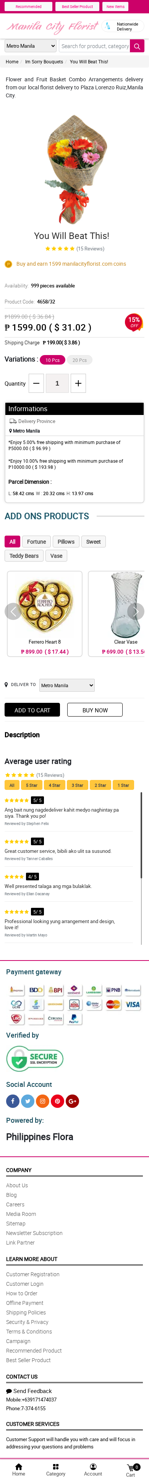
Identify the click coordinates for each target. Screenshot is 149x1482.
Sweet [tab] (93, 541)
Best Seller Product (77, 6)
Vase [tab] (56, 555)
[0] (130, 1467)
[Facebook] (12, 1101)
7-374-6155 (33, 1408)
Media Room (21, 1213)
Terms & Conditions (29, 1331)
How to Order (21, 1293)
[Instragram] (42, 1101)
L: (21, 493)
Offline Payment (25, 1302)
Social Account (29, 1084)
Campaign (18, 1341)
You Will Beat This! (89, 61)
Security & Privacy (27, 1321)
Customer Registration (33, 1274)
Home (12, 61)
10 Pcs (52, 360)
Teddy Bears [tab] (24, 555)
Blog (11, 1194)
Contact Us (21, 1376)
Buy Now (95, 710)
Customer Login (25, 1283)
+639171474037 (39, 1399)
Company (18, 1170)
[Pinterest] (57, 1101)
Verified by (22, 1035)
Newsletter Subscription (34, 1233)
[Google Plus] (72, 1101)
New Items (116, 6)
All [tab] (12, 541)
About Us (17, 1185)
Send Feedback (32, 1391)
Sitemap (16, 1223)
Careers (15, 1204)
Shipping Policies (26, 1312)
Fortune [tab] (36, 541)
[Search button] (137, 45)
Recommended (29, 6)
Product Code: (30, 301)
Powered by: (25, 1120)
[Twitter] (27, 1101)
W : (50, 493)
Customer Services (32, 1423)
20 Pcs (80, 360)
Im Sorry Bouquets (44, 61)
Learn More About (31, 1258)
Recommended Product (34, 1350)
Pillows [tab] (66, 541)
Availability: (40, 285)
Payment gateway (34, 971)
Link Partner (20, 1242)
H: (79, 493)
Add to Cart (32, 710)
